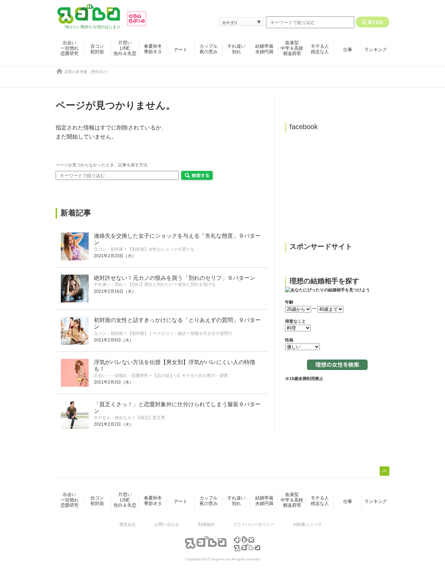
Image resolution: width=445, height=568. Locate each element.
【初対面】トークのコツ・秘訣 (157, 333)
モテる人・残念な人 (112, 417)
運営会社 (127, 524)
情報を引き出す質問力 (211, 333)
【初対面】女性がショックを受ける (161, 249)
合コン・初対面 (108, 249)
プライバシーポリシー (254, 524)
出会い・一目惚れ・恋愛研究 (121, 375)
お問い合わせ (166, 524)
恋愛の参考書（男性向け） (87, 72)
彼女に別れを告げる (197, 284)
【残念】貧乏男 (150, 417)
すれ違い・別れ (108, 284)
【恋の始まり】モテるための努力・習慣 (190, 375)
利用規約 (206, 524)
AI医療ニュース (307, 524)
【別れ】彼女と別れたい (150, 284)
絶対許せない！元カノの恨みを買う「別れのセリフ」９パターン (174, 278)
